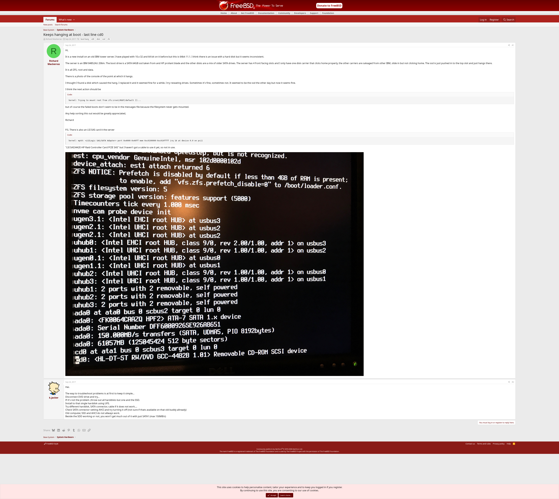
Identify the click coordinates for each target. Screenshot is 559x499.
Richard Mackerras (54, 39)
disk (98, 39)
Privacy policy (499, 443)
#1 (513, 45)
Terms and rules (484, 443)
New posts (48, 24)
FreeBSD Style (52, 443)
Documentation (266, 13)
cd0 (92, 39)
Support (314, 13)
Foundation (328, 13)
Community (284, 13)
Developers (300, 13)
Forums (50, 19)
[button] (74, 19)
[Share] (509, 45)
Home (224, 13)
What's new (65, 19)
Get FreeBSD (247, 13)
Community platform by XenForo (279, 449)
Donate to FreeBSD (329, 5)
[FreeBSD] (250, 10)
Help (509, 443)
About (234, 13)
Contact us (470, 443)
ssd (103, 39)
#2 (513, 382)
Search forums (61, 24)
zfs (109, 39)
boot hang (85, 39)
